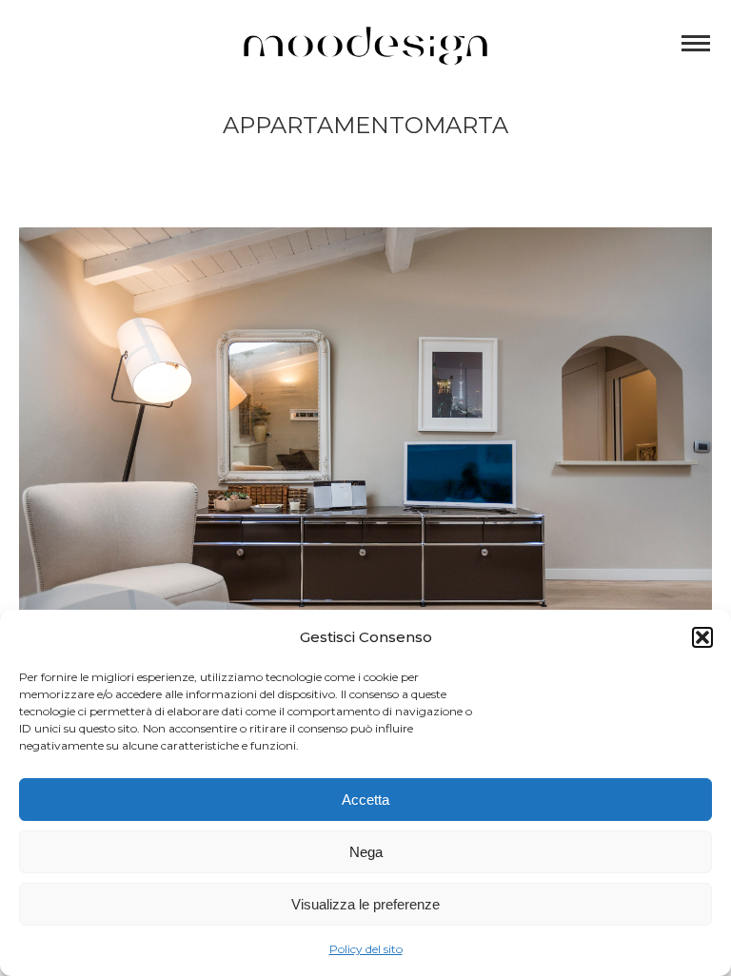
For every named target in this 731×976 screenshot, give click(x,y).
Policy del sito (366, 949)
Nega (366, 852)
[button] (702, 637)
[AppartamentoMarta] (365, 458)
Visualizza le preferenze (365, 904)
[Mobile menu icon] (696, 43)
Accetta (365, 799)
